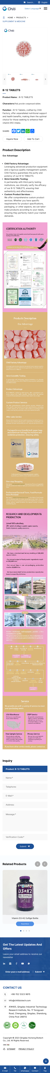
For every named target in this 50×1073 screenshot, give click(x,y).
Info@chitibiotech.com (20, 1000)
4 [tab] (29, 931)
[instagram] (10, 963)
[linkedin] (4, 963)
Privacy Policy (26, 1049)
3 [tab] (26, 931)
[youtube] (22, 963)
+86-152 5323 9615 (20, 994)
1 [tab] (20, 931)
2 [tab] (23, 931)
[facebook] (16, 963)
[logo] (10, 8)
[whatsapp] (29, 963)
